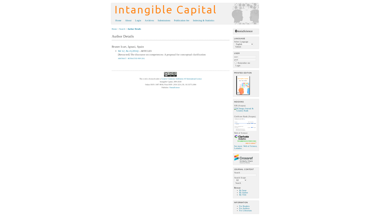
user (236, 57)
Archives (149, 20)
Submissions (164, 20)
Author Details (134, 29)
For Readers (244, 206)
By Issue (242, 190)
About (128, 20)
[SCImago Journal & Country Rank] (246, 111)
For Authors (244, 208)
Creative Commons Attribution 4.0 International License (181, 79)
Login (138, 20)
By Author (243, 193)
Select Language (241, 42)
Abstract (122, 58)
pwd (236, 60)
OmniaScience (174, 88)
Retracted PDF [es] (136, 58)
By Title (242, 195)
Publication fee (181, 20)
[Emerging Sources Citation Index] (245, 144)
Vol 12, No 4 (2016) (128, 51)
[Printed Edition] (243, 95)
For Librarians (245, 210)
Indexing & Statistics (203, 20)
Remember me (244, 63)
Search (237, 173)
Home (118, 20)
